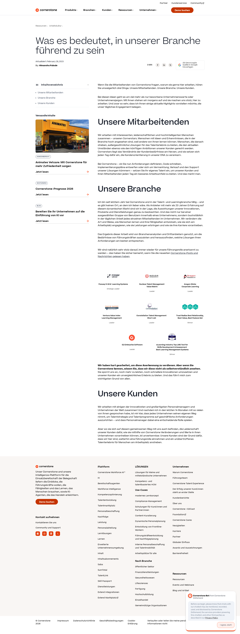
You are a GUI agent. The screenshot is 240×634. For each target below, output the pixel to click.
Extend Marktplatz (107, 597)
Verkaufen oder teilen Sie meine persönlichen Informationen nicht (170, 622)
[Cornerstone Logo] (46, 10)
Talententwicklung (107, 500)
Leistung (102, 522)
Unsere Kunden (46, 103)
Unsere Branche (46, 97)
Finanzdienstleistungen (147, 572)
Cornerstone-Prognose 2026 (52, 181)
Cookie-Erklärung (133, 622)
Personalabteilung (107, 527)
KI (99, 478)
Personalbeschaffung (109, 511)
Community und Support (48, 527)
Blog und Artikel (181, 590)
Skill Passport (105, 581)
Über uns (177, 503)
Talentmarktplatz (106, 505)
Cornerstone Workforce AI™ (111, 472)
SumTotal (102, 570)
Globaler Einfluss (181, 542)
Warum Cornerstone (183, 472)
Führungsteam (180, 478)
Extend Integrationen (108, 592)
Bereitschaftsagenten (109, 483)
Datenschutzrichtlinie (84, 620)
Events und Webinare (183, 585)
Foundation (178, 514)
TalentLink (103, 575)
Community (196, 3)
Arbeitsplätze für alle (146, 553)
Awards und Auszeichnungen (187, 547)
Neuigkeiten (179, 525)
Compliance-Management (148, 501)
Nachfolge (103, 516)
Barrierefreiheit (180, 553)
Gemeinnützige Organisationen (151, 605)
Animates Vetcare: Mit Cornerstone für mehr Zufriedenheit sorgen (61, 120)
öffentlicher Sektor (144, 566)
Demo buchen (182, 10)
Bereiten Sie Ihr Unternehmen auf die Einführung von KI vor (57, 205)
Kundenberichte (181, 497)
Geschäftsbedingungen (111, 620)
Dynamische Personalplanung (150, 521)
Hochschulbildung (144, 594)
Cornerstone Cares (182, 520)
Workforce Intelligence (109, 489)
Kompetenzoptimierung (110, 494)
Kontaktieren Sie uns (46, 522)
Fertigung (140, 588)
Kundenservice (179, 3)
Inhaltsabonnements (108, 558)
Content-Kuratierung (145, 515)
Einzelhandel (141, 600)
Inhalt (100, 553)
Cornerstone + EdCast (184, 509)
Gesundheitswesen (144, 577)
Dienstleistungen (106, 586)
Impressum (63, 620)
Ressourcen (41, 26)
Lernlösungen (105, 533)
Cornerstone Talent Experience (188, 483)
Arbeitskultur (55, 26)
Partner (164, 3)
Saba (100, 564)
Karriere (177, 531)
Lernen (101, 539)
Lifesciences (141, 583)
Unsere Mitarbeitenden (50, 92)
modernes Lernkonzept (147, 495)
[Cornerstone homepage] (62, 466)
